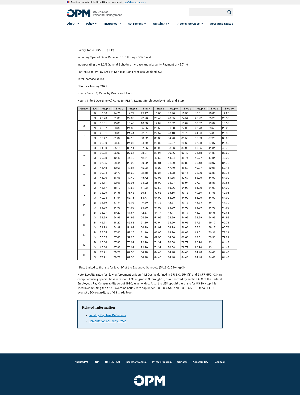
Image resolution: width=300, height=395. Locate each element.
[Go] (229, 12)
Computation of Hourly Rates (107, 321)
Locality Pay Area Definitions (107, 315)
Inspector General (136, 361)
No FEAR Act (112, 361)
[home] (94, 15)
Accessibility (200, 361)
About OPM (81, 361)
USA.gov (182, 361)
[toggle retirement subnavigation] (145, 23)
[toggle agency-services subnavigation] (202, 23)
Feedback (219, 361)
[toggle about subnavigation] (78, 23)
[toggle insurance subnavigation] (119, 23)
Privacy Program (162, 361)
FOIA (96, 361)
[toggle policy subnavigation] (96, 23)
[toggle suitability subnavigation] (169, 23)
